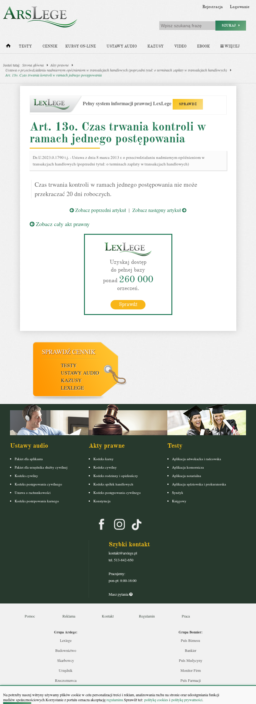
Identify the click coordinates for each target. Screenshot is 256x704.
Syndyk (177, 492)
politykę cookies (156, 699)
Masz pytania (119, 594)
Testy (25, 46)
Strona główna (33, 64)
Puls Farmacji (190, 680)
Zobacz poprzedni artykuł (100, 210)
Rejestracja (212, 6)
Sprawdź (128, 304)
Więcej (231, 46)
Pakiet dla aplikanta (29, 458)
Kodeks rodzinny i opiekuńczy (115, 475)
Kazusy (155, 46)
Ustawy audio (121, 46)
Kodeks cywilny (26, 475)
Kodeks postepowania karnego (37, 501)
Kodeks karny (103, 458)
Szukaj (230, 25)
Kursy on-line (80, 46)
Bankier (190, 650)
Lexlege (65, 640)
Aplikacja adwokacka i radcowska (196, 458)
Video (180, 46)
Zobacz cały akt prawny (62, 224)
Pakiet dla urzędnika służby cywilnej (41, 467)
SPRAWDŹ (188, 104)
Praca (186, 615)
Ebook (203, 46)
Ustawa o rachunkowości (33, 492)
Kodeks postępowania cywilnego (38, 484)
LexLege (72, 387)
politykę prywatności (186, 699)
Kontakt (108, 615)
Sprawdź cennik (68, 351)
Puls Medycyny (190, 660)
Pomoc (30, 615)
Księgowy (179, 501)
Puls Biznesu (190, 640)
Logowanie (239, 6)
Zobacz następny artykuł (157, 210)
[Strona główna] (8, 47)
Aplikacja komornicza (188, 467)
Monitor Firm (190, 670)
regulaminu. (115, 699)
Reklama (68, 615)
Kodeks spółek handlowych (113, 484)
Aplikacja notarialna (186, 475)
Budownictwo (65, 650)
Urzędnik (65, 670)
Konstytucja (102, 501)
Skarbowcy (65, 660)
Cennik (49, 46)
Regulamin (147, 615)
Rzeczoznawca (65, 680)
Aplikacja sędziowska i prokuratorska (199, 484)
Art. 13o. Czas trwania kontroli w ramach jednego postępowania (53, 74)
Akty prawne (59, 64)
